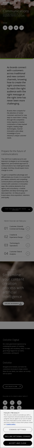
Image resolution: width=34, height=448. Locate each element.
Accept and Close (17, 443)
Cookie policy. (11, 424)
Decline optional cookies (17, 436)
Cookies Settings (17, 430)
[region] (17, 428)
